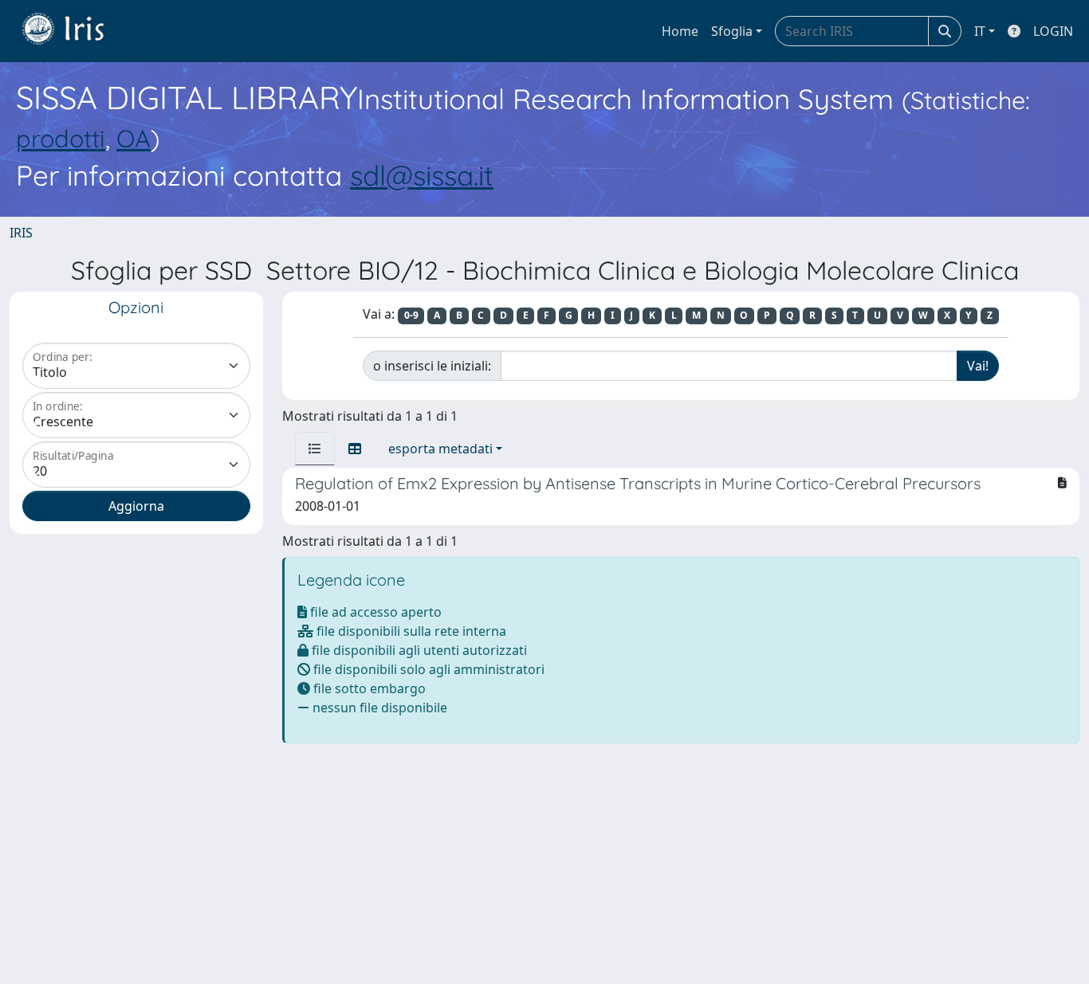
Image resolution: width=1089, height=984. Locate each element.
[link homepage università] (75, 31)
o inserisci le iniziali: (432, 365)
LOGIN (1053, 31)
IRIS (21, 232)
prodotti (60, 138)
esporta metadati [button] (440, 448)
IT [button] (979, 31)
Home (680, 31)
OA (133, 138)
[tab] (315, 448)
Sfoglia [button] (732, 31)
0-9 (411, 315)
